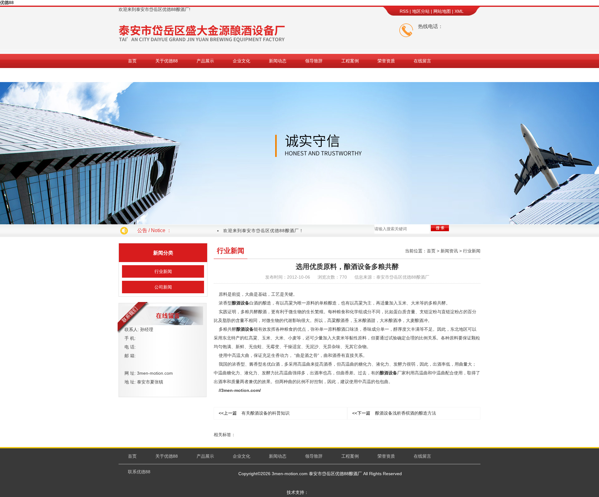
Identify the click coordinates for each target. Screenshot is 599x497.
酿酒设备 (240, 302)
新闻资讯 (449, 250)
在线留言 (422, 60)
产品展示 (205, 60)
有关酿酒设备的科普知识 (254, 413)
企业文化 (241, 60)
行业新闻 (163, 271)
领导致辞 (314, 60)
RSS (404, 11)
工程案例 (350, 60)
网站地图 (442, 11)
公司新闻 (163, 287)
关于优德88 (166, 60)
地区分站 (421, 11)
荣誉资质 (386, 60)
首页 (132, 60)
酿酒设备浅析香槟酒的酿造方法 (394, 413)
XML (459, 11)
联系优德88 (139, 74)
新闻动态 (277, 60)
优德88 (7, 2)
